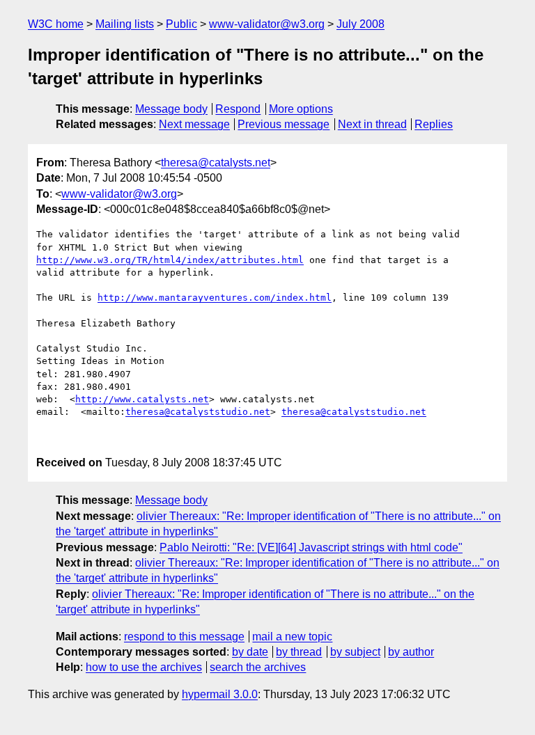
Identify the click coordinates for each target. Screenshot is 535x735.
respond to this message (184, 636)
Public (181, 24)
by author (411, 652)
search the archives (258, 667)
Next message (194, 124)
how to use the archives (144, 667)
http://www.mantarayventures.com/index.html (215, 297)
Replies (433, 124)
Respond (238, 109)
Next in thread (372, 124)
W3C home (56, 24)
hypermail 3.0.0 (220, 694)
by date (250, 652)
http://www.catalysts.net (142, 399)
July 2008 (360, 24)
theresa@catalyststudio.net (197, 411)
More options (301, 109)
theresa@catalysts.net (215, 162)
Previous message (283, 124)
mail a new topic (292, 636)
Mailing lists (124, 24)
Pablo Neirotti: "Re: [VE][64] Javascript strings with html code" (311, 547)
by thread (299, 652)
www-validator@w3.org (267, 24)
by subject (355, 652)
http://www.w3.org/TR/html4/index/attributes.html (170, 260)
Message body (171, 109)
